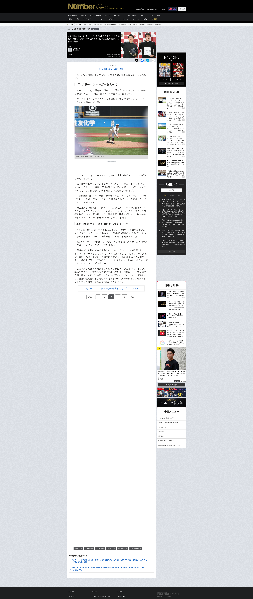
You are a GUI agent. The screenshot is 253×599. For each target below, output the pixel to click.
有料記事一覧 (162, 427)
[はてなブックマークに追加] (147, 61)
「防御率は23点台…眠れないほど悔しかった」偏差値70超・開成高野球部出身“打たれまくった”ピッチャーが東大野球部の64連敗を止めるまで (173, 223)
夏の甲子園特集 (72, 15)
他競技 (145, 19)
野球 (72, 24)
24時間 (172, 195)
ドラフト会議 (87, 24)
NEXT (133, 296)
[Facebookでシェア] (142, 61)
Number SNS (121, 596)
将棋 (78, 19)
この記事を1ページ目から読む (112, 69)
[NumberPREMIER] (172, 9)
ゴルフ (142, 15)
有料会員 (182, 9)
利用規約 (161, 431)
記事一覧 (72, 596)
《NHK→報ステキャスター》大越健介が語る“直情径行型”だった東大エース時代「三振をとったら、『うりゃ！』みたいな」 (108, 569)
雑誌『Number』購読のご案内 (102, 596)
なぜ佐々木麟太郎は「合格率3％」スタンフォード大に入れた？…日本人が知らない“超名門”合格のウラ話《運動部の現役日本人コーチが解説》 (173, 233)
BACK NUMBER (96, 29)
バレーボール (136, 19)
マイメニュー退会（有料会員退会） (168, 422)
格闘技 (70, 19)
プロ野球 (83, 15)
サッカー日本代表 (131, 15)
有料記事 (154, 19)
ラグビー (101, 19)
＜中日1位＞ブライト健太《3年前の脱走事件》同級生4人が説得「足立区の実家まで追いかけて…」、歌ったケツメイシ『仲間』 (173, 243)
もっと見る (171, 251)
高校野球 (98, 15)
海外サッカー (117, 15)
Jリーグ (107, 15)
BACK (90, 296)
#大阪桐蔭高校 (136, 548)
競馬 (158, 15)
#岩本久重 (100, 548)
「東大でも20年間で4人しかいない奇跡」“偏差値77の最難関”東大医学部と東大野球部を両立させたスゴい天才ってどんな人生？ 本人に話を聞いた (173, 213)
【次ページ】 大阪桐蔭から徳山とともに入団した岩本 (111, 288)
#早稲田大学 (122, 548)
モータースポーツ (88, 19)
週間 (178, 195)
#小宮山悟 (111, 548)
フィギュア (110, 19)
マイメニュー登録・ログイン (166, 418)
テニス (151, 15)
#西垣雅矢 (89, 548)
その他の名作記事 (171, 385)
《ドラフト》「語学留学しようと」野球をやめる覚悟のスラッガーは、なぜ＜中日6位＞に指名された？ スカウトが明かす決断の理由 (108, 561)
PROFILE (71, 54)
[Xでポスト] (136, 61)
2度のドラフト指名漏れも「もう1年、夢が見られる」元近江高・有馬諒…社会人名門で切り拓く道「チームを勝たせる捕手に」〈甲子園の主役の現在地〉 (173, 203)
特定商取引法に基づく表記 (166, 440)
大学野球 (78, 24)
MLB (91, 15)
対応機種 (161, 436)
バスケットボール (123, 19)
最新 (165, 195)
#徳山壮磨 (78, 548)
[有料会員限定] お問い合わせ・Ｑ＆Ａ (169, 445)
